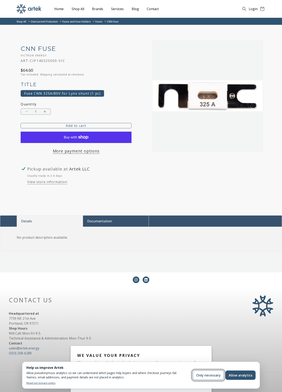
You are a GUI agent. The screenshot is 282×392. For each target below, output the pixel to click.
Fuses (98, 21)
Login (253, 9)
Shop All (21, 21)
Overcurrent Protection (44, 21)
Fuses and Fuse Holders (76, 21)
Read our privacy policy (41, 383)
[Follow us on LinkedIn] (146, 279)
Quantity (29, 104)
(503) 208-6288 (20, 353)
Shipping (46, 74)
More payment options (76, 151)
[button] (244, 8)
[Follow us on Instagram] (136, 279)
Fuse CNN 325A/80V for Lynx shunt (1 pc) (62, 93)
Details (26, 221)
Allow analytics (240, 375)
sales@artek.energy (24, 348)
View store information (47, 182)
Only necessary (208, 375)
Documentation (99, 221)
